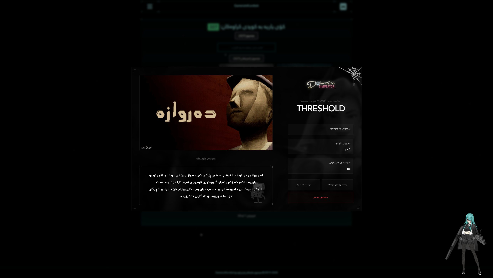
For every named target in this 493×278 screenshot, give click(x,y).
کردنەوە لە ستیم (304, 184)
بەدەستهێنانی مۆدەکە (337, 184)
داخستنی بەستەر (321, 197)
